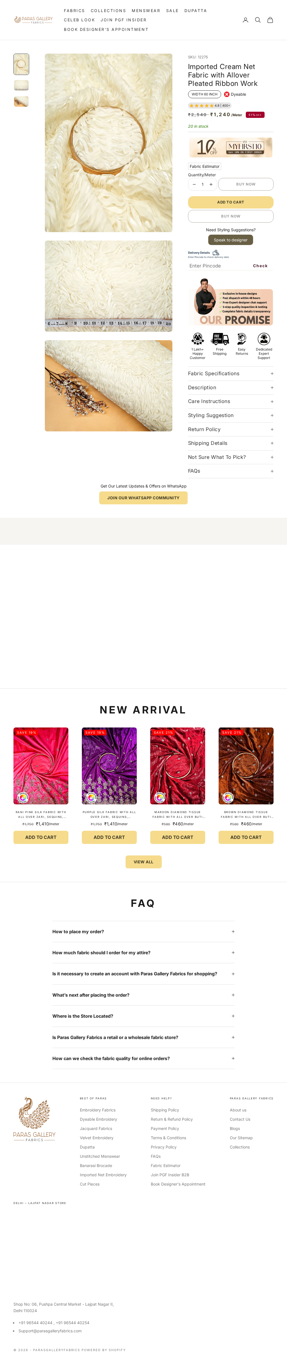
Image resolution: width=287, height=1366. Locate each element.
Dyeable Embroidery (98, 1119)
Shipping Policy (165, 1110)
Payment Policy (165, 1128)
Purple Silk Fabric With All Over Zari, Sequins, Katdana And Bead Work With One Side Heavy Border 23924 (109, 815)
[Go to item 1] (21, 64)
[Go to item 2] (21, 85)
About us (238, 1110)
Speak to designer (230, 239)
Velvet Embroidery (97, 1137)
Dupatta (195, 10)
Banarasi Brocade (96, 1165)
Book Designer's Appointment (106, 29)
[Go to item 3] (21, 101)
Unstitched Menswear (100, 1156)
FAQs (156, 1156)
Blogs (235, 1128)
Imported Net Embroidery (103, 1174)
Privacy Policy (164, 1147)
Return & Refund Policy (172, 1119)
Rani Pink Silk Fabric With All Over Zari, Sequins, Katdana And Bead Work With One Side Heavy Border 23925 (41, 815)
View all (144, 861)
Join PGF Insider (124, 19)
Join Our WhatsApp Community (143, 497)
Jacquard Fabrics (96, 1128)
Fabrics (74, 10)
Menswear (146, 10)
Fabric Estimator (204, 166)
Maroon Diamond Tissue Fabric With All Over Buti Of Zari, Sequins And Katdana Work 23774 (177, 815)
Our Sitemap (241, 1137)
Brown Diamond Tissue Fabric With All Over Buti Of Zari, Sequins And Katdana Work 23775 (246, 815)
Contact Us (240, 1119)
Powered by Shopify (104, 1350)
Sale (172, 10)
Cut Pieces (89, 1184)
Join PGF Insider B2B (170, 1174)
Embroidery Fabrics (97, 1110)
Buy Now (246, 184)
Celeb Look (79, 19)
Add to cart (230, 202)
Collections (108, 10)
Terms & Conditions (168, 1137)
